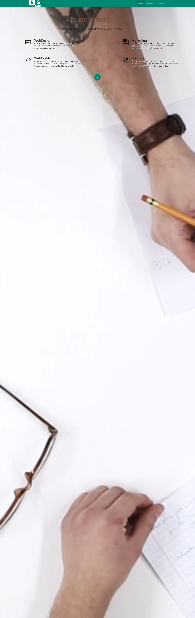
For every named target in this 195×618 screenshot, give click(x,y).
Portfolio (150, 3)
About (141, 3)
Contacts (160, 3)
